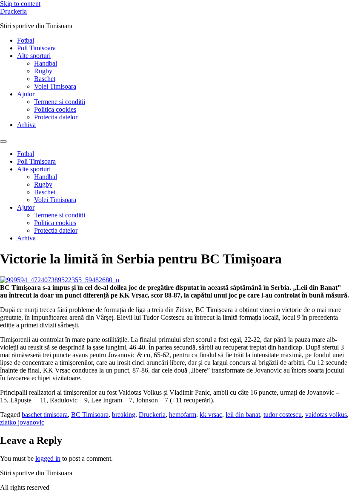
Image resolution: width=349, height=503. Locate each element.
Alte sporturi (34, 55)
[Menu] (3, 141)
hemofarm (182, 414)
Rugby (43, 71)
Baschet (44, 78)
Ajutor (25, 94)
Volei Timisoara (55, 86)
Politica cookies (55, 109)
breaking (123, 414)
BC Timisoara (90, 414)
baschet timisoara (45, 414)
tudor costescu (282, 414)
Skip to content (20, 3)
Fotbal (25, 40)
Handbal (45, 63)
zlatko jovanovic (22, 422)
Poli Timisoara (36, 48)
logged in (47, 458)
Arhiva (26, 124)
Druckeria (13, 11)
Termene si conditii (59, 101)
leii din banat (243, 414)
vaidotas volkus (326, 414)
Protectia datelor (55, 117)
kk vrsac (211, 414)
